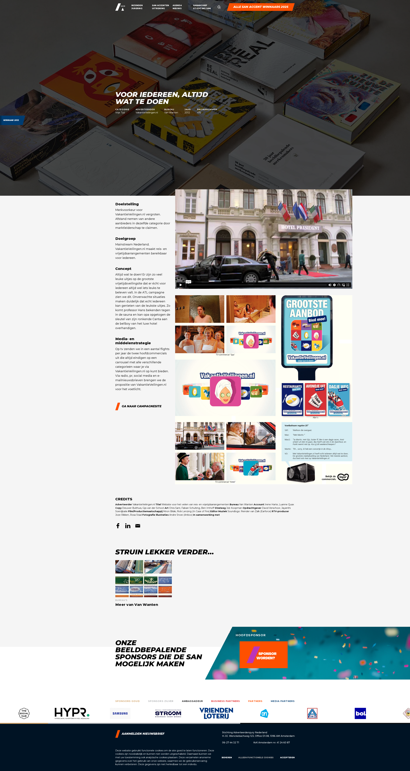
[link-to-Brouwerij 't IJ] (312, 716)
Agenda (177, 5)
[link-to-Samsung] (24, 716)
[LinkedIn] (127, 525)
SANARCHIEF (200, 5)
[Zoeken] (219, 7)
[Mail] (137, 525)
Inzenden (137, 5)
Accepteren (287, 757)
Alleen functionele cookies (256, 757)
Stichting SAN (202, 8)
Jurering (136, 8)
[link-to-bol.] (264, 716)
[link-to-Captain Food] (360, 716)
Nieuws (177, 8)
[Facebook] (117, 525)
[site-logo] (120, 7)
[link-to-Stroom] (72, 716)
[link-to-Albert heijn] (168, 716)
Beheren (227, 757)
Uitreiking (158, 8)
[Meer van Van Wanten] (143, 583)
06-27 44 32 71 (230, 742)
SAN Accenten (160, 5)
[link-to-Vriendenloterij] (120, 716)
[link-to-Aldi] (216, 716)
